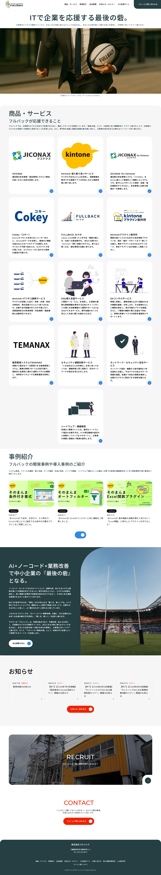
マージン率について (80, 864)
